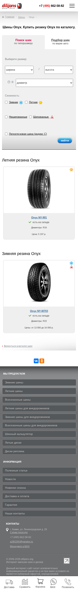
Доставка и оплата (17, 496)
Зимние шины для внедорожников (27, 416)
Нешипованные (18, 116)
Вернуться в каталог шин (18, 346)
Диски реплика (14, 451)
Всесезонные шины (18, 399)
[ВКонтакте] (36, 360)
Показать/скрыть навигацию (72, 6)
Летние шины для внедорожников (27, 408)
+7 (51, 5)
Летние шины (14, 391)
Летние (33, 102)
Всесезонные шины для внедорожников (31, 425)
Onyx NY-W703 (39, 311)
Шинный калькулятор (19, 434)
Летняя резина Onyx (21, 160)
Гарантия (11, 504)
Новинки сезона (15, 487)
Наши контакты (15, 513)
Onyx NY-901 (39, 217)
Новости (10, 479)
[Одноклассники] (41, 360)
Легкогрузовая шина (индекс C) (28, 133)
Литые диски (13, 442)
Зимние (13, 102)
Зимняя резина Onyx (21, 253)
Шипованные (41, 116)
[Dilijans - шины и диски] (14, 6)
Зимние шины (14, 382)
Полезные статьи (16, 470)
